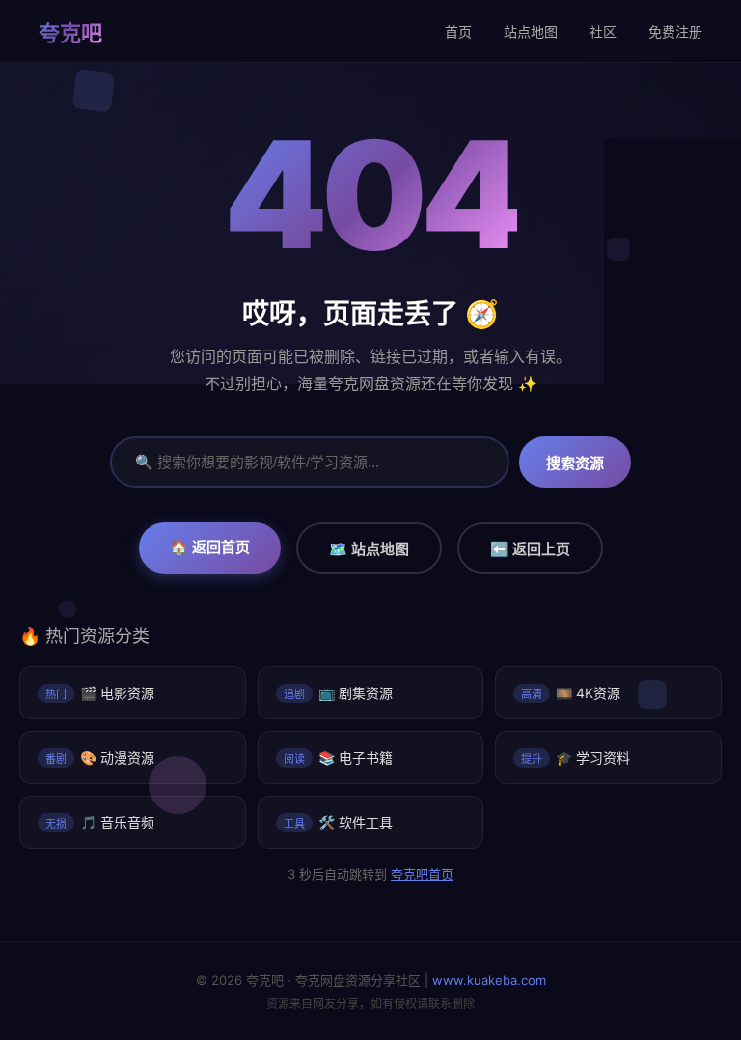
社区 (603, 31)
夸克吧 (70, 32)
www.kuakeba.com (489, 980)
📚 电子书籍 (338, 757)
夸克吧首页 (422, 874)
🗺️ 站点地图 (369, 549)
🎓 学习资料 (575, 757)
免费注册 (675, 31)
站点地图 (531, 31)
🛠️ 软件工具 (338, 822)
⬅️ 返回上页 (530, 549)
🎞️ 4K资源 (570, 693)
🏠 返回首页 (210, 547)
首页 (458, 31)
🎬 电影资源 (99, 693)
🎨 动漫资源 (99, 757)
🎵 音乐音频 (99, 822)
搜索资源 (575, 463)
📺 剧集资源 (338, 693)
